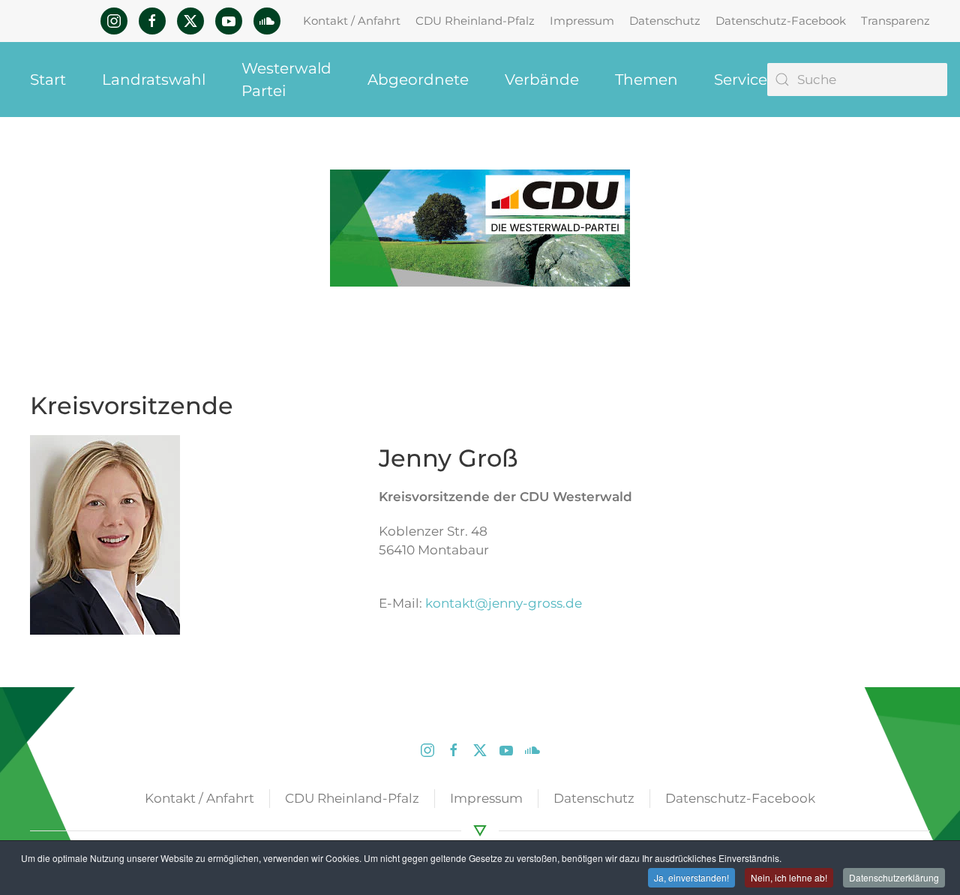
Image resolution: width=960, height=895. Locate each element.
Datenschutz (664, 21)
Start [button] (48, 80)
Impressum (582, 21)
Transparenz (895, 21)
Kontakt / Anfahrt (351, 21)
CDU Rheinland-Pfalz (475, 21)
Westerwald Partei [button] (287, 79)
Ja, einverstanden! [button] (691, 877)
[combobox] (857, 79)
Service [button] (740, 80)
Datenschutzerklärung (894, 877)
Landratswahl (154, 80)
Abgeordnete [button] (418, 80)
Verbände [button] (542, 80)
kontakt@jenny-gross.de (503, 603)
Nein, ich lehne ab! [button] (789, 877)
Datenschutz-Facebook (781, 21)
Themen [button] (646, 80)
